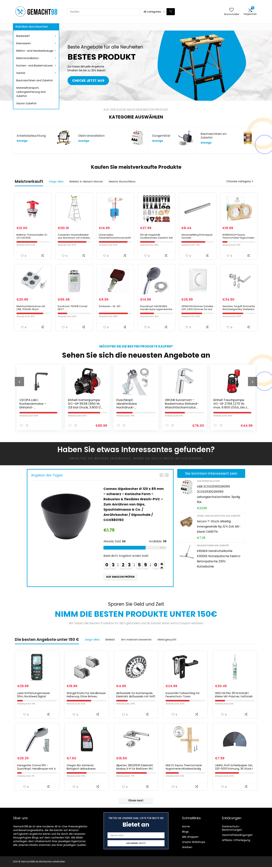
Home (186, 826)
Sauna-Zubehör (26, 103)
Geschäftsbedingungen (237, 835)
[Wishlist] (231, 10)
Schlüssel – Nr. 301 (109, 306)
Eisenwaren (23, 43)
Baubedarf (23, 36)
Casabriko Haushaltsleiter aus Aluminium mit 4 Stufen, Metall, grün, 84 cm (74, 237)
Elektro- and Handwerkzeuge (34, 51)
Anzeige (22, 141)
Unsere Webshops (193, 842)
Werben (187, 847)
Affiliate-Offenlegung (236, 840)
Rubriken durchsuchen (31, 26)
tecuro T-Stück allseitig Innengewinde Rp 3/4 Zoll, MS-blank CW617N (219, 526)
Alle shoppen (190, 837)
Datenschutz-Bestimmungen (232, 828)
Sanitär (20, 73)
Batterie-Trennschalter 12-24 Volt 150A (32, 236)
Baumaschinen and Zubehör (34, 80)
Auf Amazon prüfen (120, 561)
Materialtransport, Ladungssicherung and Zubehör (31, 92)
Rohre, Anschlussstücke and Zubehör (218, 515)
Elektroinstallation (27, 58)
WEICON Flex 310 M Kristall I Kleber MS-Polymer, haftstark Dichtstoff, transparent (234, 696)
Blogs (185, 831)
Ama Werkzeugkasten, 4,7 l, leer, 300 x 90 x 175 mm (231, 404)
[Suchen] (171, 11)
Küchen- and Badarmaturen (34, 65)
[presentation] (19, 381)
